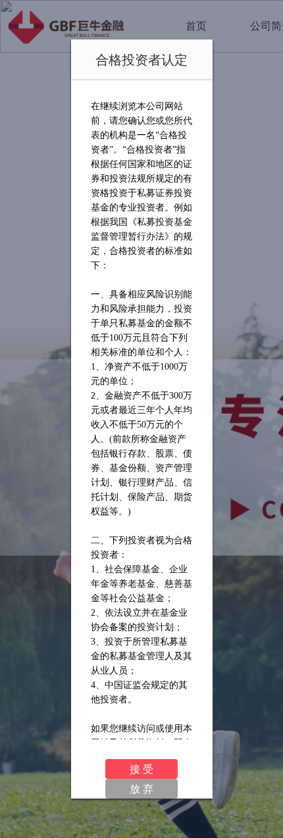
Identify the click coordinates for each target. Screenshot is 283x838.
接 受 (141, 768)
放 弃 (141, 788)
